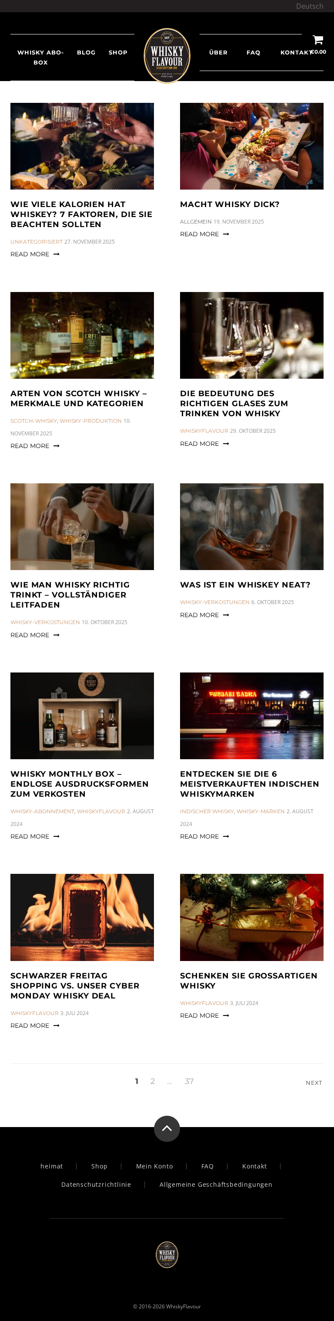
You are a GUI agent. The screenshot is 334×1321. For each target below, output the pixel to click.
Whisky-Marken (261, 811)
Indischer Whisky (207, 811)
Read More (29, 254)
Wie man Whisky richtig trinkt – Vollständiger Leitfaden (70, 595)
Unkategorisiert (36, 241)
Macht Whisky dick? (230, 204)
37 (189, 1081)
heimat (51, 1166)
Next (315, 1082)
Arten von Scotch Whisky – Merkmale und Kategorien (78, 398)
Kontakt (297, 52)
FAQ (254, 52)
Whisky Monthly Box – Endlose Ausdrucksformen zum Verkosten (79, 784)
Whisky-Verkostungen (45, 622)
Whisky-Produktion (91, 421)
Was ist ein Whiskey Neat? (245, 585)
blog (86, 52)
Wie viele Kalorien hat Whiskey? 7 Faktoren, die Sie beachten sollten (81, 214)
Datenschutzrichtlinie (96, 1185)
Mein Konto (154, 1166)
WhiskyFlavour (204, 431)
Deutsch (310, 6)
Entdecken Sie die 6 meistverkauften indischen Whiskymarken (250, 784)
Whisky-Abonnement (42, 811)
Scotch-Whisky (33, 421)
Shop (99, 1166)
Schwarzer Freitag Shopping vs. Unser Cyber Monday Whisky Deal (75, 986)
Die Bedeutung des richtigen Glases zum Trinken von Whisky (234, 403)
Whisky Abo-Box (40, 57)
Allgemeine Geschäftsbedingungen (216, 1185)
